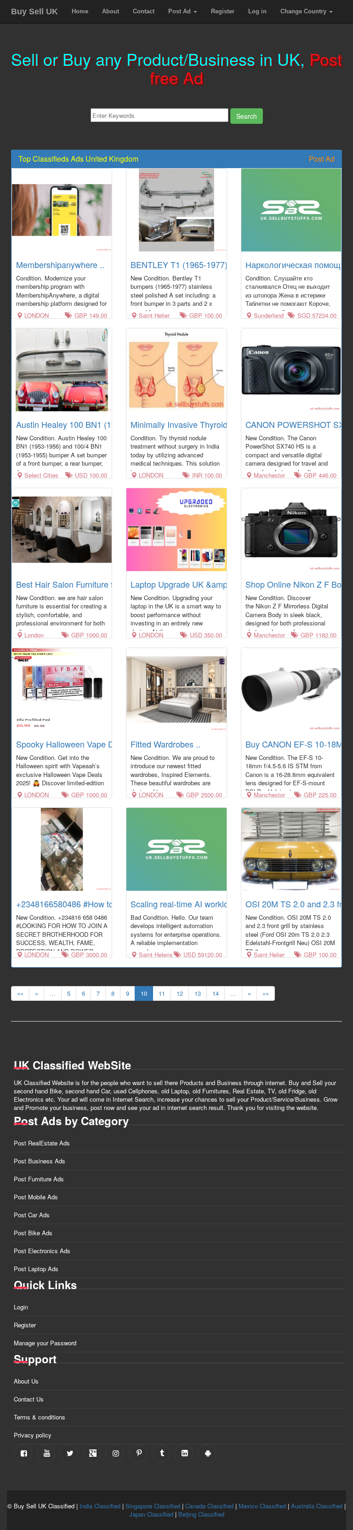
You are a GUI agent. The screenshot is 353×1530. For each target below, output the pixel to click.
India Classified (100, 1505)
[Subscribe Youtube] (46, 1453)
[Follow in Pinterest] (138, 1453)
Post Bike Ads (33, 1232)
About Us (26, 1381)
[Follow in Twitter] (69, 1453)
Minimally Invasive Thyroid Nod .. (191, 424)
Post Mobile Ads (36, 1196)
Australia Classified (316, 1505)
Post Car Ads (32, 1214)
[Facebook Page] (23, 1453)
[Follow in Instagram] (115, 1453)
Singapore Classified (152, 1505)
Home (80, 11)
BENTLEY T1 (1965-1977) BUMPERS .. (204, 264)
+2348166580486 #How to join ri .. (79, 904)
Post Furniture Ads (39, 1178)
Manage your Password (45, 1342)
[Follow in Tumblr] (161, 1453)
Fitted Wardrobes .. (165, 744)
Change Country (304, 11)
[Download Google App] (207, 1453)
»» (265, 993)
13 (197, 993)
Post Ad (180, 11)
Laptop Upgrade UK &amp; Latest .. (196, 584)
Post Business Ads (39, 1160)
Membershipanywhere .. (60, 264)
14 (215, 993)
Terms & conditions (39, 1417)
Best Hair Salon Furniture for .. (71, 584)
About (110, 11)
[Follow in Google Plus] (92, 1453)
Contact (143, 11)
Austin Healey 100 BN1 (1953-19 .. (80, 424)
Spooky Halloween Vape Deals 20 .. (82, 744)
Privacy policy (32, 1435)
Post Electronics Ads (42, 1250)
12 (179, 993)
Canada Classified (209, 1505)
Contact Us (29, 1399)
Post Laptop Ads (36, 1268)
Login (21, 1306)
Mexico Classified (262, 1505)
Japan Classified (151, 1514)
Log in (257, 11)
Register (222, 11)
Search (246, 116)
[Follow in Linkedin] (184, 1453)
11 (162, 993)
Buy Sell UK (34, 11)
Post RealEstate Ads (42, 1143)
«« (20, 993)
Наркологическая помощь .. (298, 264)
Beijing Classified (201, 1514)
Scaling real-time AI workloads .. (190, 904)
